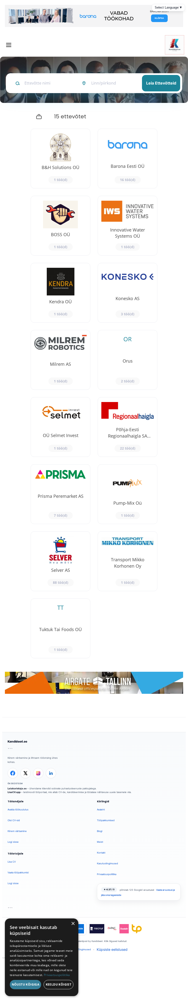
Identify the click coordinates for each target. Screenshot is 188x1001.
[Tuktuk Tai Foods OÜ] (60, 628)
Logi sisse (13, 842)
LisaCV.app (14, 792)
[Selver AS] (60, 561)
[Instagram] (38, 773)
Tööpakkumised (106, 820)
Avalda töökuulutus (18, 809)
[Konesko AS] (127, 293)
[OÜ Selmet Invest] (60, 427)
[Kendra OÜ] (60, 293)
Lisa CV (12, 861)
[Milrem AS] (60, 360)
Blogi (99, 831)
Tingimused (84, 949)
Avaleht (101, 809)
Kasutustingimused (107, 863)
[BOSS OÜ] (60, 226)
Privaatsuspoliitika (106, 874)
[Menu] (8, 45)
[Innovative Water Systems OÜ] (127, 226)
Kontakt (101, 852)
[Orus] (127, 360)
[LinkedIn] (51, 773)
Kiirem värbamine (17, 831)
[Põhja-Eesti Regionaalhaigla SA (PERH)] (127, 427)
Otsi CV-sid (14, 820)
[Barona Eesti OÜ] (127, 158)
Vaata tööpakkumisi (18, 872)
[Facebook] (13, 773)
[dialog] (41, 957)
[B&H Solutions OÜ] (60, 158)
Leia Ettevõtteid (161, 83)
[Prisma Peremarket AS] (60, 494)
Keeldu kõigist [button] (58, 984)
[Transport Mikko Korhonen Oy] (127, 561)
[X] (25, 773)
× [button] (73, 924)
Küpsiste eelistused (112, 949)
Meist (100, 842)
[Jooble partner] (79, 929)
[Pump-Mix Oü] (127, 494)
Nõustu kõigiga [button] (25, 984)
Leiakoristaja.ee (17, 788)
